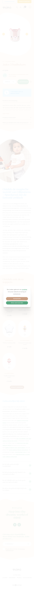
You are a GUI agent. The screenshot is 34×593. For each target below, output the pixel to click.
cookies (24, 289)
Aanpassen (17, 298)
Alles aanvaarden (17, 302)
